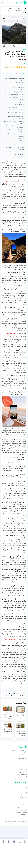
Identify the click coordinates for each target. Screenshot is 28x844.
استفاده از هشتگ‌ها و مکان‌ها (17, 99)
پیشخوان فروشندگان (22, 807)
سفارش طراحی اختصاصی (19, 782)
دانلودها (25, 792)
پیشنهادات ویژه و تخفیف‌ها (17, 109)
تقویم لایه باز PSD (23, 779)
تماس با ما (19, 823)
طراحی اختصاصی (11, 823)
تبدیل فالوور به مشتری (18, 104)
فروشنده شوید (24, 809)
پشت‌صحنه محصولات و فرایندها (16, 151)
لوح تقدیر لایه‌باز (23, 772)
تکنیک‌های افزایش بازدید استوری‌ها (16, 97)
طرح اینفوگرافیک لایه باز (21, 774)
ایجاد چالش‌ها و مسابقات (17, 91)
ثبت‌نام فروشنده (23, 814)
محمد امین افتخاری (21, 59)
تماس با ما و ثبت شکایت (21, 799)
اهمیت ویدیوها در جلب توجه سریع (15, 116)
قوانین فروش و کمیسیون (21, 812)
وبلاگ (26, 790)
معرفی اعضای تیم (19, 154)
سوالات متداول (19, 156)
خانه (23, 8)
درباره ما (25, 823)
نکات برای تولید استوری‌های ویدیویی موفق (13, 118)
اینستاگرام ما (21, 758)
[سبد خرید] (2, 2)
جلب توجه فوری (19, 82)
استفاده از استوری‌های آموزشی (16, 107)
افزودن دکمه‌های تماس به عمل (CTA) (14, 133)
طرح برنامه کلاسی (23, 776)
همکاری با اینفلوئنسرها (18, 102)
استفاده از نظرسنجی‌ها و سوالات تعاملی (14, 94)
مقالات (19, 8)
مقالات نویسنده (18, 695)
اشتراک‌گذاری (7, 695)
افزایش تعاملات (19, 85)
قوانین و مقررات (23, 797)
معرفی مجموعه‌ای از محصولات (16, 144)
